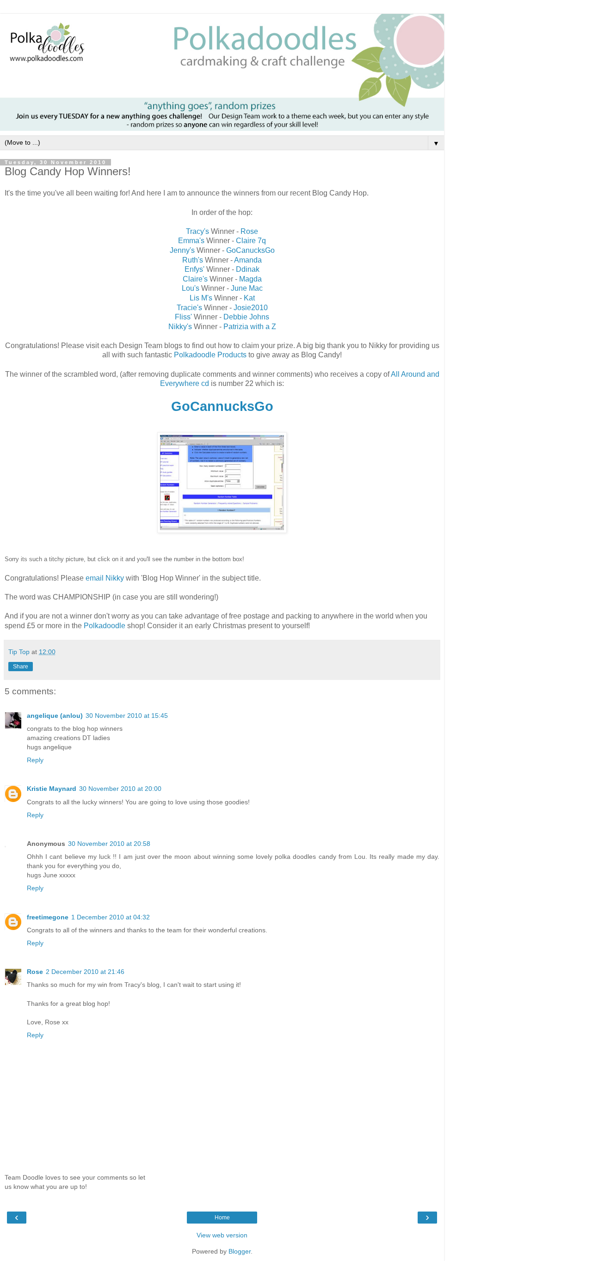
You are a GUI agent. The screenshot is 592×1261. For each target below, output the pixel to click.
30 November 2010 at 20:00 (120, 788)
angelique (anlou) (55, 715)
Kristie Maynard (51, 788)
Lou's (190, 288)
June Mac (247, 288)
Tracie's (190, 308)
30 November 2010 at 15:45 (127, 715)
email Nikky (106, 578)
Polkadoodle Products (211, 355)
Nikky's (180, 327)
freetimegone (47, 917)
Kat (249, 298)
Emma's (191, 241)
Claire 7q (251, 241)
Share (20, 666)
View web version (222, 1235)
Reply (35, 760)
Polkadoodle (104, 626)
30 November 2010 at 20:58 (109, 843)
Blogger (239, 1251)
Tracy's (197, 231)
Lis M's (202, 298)
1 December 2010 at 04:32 (110, 917)
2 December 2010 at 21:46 (85, 971)
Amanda (248, 260)
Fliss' (184, 317)
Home (222, 1217)
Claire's (195, 279)
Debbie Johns (246, 317)
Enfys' (194, 269)
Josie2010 (251, 308)
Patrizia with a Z (249, 327)
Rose (249, 231)
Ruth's (192, 260)
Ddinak (247, 269)
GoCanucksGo (250, 250)
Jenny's (182, 250)
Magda (250, 279)
